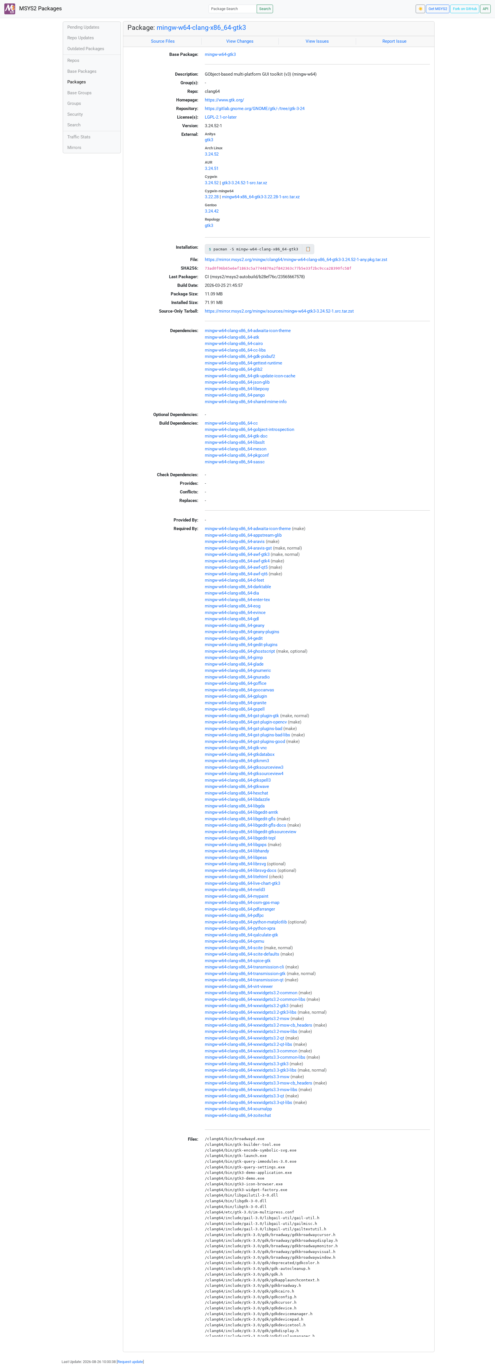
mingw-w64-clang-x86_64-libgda (235, 806)
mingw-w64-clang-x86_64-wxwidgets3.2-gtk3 (246, 1005)
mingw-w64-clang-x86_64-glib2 (233, 369)
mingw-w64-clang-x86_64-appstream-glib (243, 535)
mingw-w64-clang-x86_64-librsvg (235, 863)
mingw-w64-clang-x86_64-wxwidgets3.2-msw (247, 1018)
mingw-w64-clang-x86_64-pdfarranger (240, 909)
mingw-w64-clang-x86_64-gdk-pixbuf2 (240, 356)
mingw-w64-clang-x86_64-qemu (234, 941)
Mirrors (74, 147)
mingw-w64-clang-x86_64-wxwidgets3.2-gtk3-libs (250, 1012)
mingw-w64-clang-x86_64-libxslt (235, 442)
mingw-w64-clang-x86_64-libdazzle (237, 799)
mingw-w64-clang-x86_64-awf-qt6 (236, 573)
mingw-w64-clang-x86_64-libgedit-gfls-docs (245, 825)
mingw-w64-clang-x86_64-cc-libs (235, 350)
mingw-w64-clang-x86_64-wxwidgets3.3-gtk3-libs (250, 1070)
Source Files (163, 41)
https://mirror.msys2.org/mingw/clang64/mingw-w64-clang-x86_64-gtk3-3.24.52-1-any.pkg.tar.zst (296, 259)
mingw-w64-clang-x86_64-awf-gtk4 (237, 561)
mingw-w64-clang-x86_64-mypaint (236, 896)
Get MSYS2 (438, 9)
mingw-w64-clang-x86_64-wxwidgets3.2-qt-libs (248, 1044)
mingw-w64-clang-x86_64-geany (234, 625)
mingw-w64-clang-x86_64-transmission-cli (244, 967)
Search (265, 9)
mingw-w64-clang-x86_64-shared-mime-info (246, 401)
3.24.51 (212, 168)
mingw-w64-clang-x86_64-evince (235, 612)
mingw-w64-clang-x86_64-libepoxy (237, 388)
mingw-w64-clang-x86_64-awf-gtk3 (237, 554)
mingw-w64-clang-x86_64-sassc (235, 461)
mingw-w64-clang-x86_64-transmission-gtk (245, 973)
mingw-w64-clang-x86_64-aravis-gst (238, 548)
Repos (73, 60)
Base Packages (82, 71)
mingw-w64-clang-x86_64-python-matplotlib (246, 922)
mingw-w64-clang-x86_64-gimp (234, 657)
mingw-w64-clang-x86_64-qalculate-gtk (241, 935)
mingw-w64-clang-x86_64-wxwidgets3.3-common (251, 1051)
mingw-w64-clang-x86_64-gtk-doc (236, 436)
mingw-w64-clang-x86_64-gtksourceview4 (244, 773)
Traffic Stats (79, 137)
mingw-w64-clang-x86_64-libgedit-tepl (240, 838)
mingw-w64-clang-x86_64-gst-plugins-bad (243, 728)
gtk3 (209, 139)
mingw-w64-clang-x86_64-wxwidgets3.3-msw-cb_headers (258, 1083)
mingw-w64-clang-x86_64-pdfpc (234, 915)
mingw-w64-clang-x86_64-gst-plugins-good (245, 741)
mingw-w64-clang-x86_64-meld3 (235, 889)
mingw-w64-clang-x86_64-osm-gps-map (242, 902)
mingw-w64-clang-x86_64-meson (235, 449)
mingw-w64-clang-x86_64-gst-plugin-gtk (242, 715)
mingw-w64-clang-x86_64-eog (232, 606)
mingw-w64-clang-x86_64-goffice (235, 683)
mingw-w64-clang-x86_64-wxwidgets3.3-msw (247, 1076)
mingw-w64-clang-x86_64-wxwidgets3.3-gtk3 (246, 1063)
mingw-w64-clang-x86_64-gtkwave (237, 786)
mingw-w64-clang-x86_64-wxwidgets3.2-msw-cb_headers (258, 1025)
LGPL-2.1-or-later (221, 117)
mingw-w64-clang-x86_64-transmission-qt (244, 979)
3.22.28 (212, 196)
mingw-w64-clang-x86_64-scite (234, 947)
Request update (130, 1362)
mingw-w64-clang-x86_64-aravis (235, 541)
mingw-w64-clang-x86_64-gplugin (236, 696)
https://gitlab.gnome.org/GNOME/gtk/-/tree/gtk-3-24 (255, 108)
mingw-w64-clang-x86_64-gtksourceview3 (244, 767)
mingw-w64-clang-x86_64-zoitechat (238, 1115)
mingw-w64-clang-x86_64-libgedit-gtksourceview (250, 831)
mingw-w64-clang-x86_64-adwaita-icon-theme (248, 330)
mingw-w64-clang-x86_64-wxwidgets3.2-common (251, 992)
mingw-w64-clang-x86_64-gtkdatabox (239, 754)
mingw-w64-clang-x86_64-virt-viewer (239, 986)
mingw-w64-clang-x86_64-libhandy (237, 851)
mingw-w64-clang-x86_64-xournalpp (238, 1108)
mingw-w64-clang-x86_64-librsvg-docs (240, 870)
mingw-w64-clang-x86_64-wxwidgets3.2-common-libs (255, 999)
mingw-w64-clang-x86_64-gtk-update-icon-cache (250, 375)
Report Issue (394, 41)
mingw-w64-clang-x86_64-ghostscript (240, 651)
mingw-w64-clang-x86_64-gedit (234, 638)
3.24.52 (212, 154)
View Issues (317, 41)
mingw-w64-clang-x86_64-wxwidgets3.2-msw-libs (251, 1031)
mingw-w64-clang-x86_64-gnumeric (238, 670)
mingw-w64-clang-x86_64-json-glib (237, 382)
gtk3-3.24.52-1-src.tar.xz (244, 182)
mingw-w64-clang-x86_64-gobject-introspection (249, 429)
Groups (74, 103)
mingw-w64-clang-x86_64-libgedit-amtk (241, 812)
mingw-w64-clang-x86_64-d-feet (234, 580)
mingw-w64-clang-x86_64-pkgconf (237, 455)
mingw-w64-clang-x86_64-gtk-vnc (236, 747)
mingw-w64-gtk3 (220, 54)
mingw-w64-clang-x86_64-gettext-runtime (243, 363)
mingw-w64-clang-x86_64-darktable (238, 586)
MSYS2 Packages (40, 8)
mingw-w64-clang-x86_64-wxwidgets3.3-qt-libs (248, 1102)
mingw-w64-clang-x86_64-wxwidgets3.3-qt (244, 1096)
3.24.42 (212, 211)
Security (75, 114)
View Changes (240, 41)
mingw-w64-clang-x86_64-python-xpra (240, 928)
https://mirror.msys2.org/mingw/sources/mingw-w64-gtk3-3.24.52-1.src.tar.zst (279, 311)
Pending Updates (83, 27)
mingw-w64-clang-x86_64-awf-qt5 (236, 567)
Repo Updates (80, 37)
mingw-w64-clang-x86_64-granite (235, 702)
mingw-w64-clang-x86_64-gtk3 (201, 27)
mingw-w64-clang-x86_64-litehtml (236, 876)
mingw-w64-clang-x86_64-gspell (235, 709)
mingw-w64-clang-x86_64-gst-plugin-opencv (246, 722)
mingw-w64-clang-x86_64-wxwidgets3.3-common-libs (255, 1057)
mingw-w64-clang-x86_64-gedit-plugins (241, 644)
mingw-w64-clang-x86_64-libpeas (236, 857)
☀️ (420, 9)
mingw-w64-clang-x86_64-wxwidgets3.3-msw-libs (251, 1089)
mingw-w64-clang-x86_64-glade (234, 664)
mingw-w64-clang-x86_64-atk (232, 337)
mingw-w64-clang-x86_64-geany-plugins (242, 631)
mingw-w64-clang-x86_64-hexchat (236, 793)
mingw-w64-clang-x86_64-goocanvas (239, 690)
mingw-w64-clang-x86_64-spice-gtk (238, 960)
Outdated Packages (85, 48)
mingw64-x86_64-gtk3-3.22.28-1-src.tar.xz (261, 196)
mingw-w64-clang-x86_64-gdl (232, 618)
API (485, 9)
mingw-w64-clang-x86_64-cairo (234, 343)
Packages (76, 82)
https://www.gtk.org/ (224, 100)
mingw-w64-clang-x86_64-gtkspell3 (238, 780)
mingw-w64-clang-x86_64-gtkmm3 (237, 760)
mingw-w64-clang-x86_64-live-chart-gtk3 (242, 883)
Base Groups (79, 92)
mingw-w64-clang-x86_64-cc (231, 423)
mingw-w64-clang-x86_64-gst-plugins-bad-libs (247, 735)
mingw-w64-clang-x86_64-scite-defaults (242, 954)
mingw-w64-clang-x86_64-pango (235, 395)
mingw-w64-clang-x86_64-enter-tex (237, 599)
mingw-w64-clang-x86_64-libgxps (236, 844)
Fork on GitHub (465, 9)
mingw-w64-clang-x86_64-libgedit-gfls (240, 818)
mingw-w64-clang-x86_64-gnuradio (237, 677)
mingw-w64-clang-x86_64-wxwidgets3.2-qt (244, 1038)
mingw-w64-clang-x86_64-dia (232, 593)
